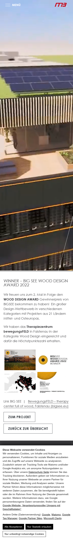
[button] (20, 360)
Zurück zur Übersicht (28, 428)
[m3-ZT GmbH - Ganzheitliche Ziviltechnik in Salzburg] (61, 5)
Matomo (56, 514)
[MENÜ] (7, 5)
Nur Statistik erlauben (39, 526)
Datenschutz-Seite (39, 472)
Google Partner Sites (30, 518)
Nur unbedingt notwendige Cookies (24, 534)
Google (46, 514)
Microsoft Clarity (53, 518)
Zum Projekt (19, 417)
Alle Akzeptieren (13, 526)
